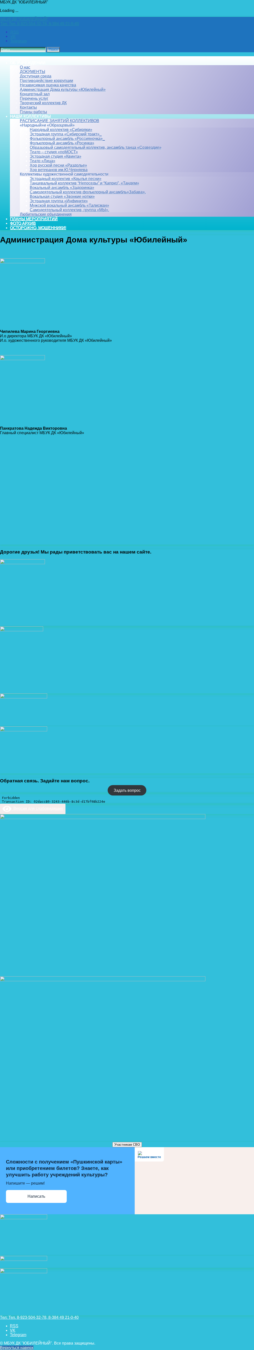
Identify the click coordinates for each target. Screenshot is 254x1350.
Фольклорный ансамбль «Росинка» (62, 143)
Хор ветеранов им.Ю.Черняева (59, 170)
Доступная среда (35, 76)
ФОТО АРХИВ (23, 223)
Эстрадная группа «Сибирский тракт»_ (66, 134)
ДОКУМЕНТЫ (32, 72)
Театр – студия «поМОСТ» (54, 152)
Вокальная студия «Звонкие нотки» (62, 196)
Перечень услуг (34, 98)
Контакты (28, 107)
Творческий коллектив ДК (43, 103)
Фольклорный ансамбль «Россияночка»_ (67, 138)
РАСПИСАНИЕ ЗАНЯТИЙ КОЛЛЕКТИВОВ (59, 121)
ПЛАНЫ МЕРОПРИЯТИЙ (34, 219)
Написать (36, 1196)
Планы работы (33, 112)
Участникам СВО (127, 1144)
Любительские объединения (46, 214)
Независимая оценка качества (48, 85)
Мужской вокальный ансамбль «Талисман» (69, 205)
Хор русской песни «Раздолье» (58, 165)
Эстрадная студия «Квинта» (55, 156)
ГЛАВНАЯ (19, 58)
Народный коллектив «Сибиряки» (61, 130)
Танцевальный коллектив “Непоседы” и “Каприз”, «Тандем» (84, 183)
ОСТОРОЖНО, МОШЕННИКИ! (38, 228)
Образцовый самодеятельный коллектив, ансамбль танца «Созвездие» (95, 147)
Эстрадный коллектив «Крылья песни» (65, 179)
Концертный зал (35, 94)
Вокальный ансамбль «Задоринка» (62, 187)
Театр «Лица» (42, 161)
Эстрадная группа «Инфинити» (59, 201)
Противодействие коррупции (46, 81)
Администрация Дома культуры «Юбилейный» (63, 89)
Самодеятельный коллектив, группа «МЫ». (69, 210)
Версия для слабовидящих (37, 808)
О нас (25, 67)
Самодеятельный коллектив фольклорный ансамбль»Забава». (88, 192)
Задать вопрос (127, 790)
